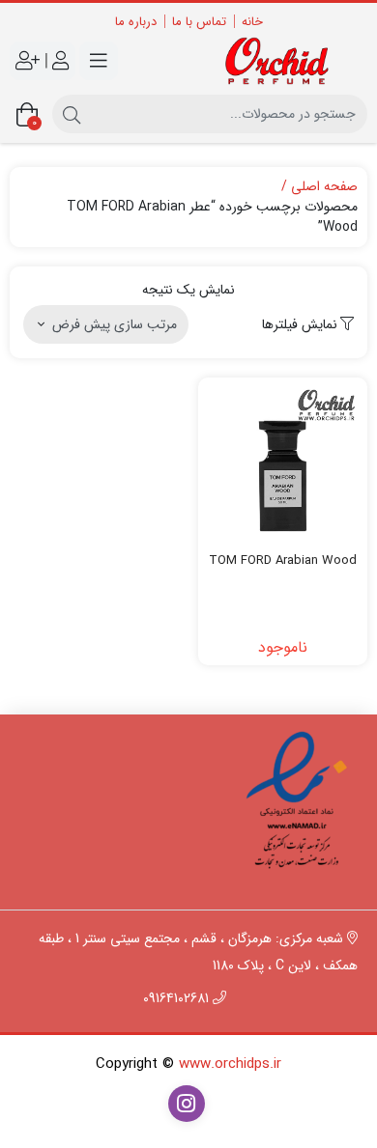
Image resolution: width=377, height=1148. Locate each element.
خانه (252, 22)
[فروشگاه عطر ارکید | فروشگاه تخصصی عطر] (282, 61)
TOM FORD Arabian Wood (283, 561)
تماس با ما (199, 22)
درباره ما (136, 22)
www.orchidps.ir (230, 1064)
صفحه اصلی (324, 187)
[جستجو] (71, 114)
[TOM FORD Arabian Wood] (283, 462)
